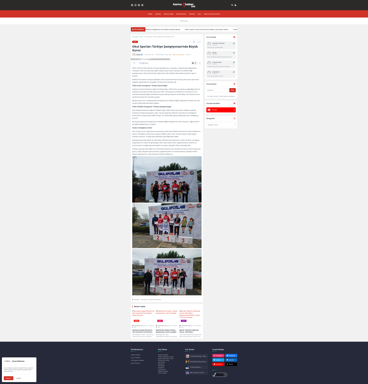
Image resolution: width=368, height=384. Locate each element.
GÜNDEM (161, 367)
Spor (199, 14)
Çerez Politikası (135, 358)
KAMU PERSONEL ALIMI (165, 357)
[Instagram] (135, 5)
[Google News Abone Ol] (144, 63)
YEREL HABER (162, 373)
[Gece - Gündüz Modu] (236, 5)
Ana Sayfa (135, 37)
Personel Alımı (181, 14)
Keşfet (150, 14)
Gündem (158, 14)
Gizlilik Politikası (135, 355)
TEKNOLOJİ (161, 369)
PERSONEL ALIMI (163, 360)
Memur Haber (168, 14)
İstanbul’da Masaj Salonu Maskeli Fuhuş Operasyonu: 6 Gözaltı (198, 362)
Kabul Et (8, 378)
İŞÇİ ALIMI (161, 362)
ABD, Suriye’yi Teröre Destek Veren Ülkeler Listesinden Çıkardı (187, 29)
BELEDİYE (161, 364)
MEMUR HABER (163, 355)
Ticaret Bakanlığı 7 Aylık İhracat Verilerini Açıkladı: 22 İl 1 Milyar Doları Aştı (198, 356)
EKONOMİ (161, 366)
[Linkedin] (139, 5)
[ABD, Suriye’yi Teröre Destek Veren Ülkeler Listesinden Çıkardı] (187, 373)
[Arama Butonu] (232, 5)
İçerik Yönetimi (135, 363)
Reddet (18, 378)
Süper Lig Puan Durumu (212, 14)
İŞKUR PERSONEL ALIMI (165, 358)
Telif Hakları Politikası (137, 360)
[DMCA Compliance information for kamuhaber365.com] (219, 375)
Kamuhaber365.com (139, 325)
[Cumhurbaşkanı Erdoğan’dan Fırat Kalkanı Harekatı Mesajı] (187, 367)
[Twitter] (142, 5)
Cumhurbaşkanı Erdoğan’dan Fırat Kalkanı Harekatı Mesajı (198, 367)
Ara (232, 90)
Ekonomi (192, 14)
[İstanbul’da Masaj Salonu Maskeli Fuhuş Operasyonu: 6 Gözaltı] (187, 362)
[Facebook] (132, 5)
